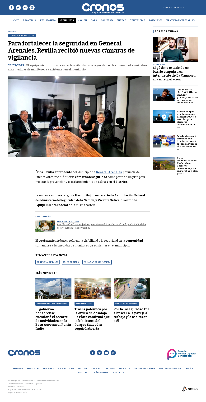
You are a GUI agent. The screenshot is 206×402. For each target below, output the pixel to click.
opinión (189, 369)
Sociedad (107, 20)
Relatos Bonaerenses (170, 369)
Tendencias (137, 20)
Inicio (15, 20)
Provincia (29, 20)
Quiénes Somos (100, 372)
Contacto (118, 372)
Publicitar (81, 372)
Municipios (67, 20)
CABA (94, 20)
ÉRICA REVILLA (71, 262)
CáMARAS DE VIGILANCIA (97, 262)
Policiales (155, 20)
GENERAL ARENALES (47, 262)
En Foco (121, 20)
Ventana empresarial (180, 20)
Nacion (82, 20)
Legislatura (48, 20)
